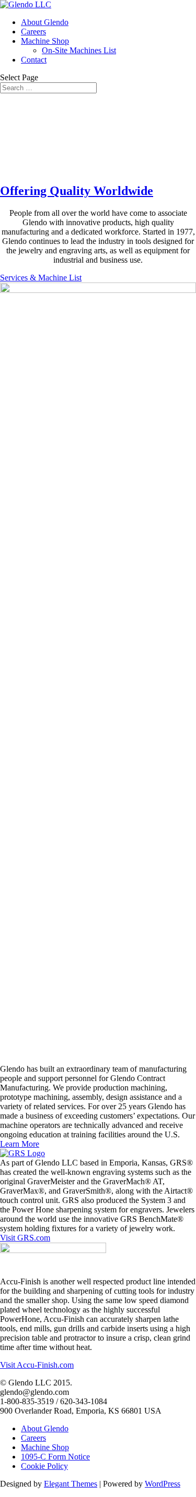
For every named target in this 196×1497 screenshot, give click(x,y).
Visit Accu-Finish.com (37, 1364)
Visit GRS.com (25, 1237)
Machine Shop (45, 40)
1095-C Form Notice (55, 1456)
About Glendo (44, 22)
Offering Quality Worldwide (76, 191)
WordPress (162, 1483)
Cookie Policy (44, 1466)
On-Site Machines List (79, 50)
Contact (34, 59)
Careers (33, 31)
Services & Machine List (41, 277)
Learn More (19, 1143)
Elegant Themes (70, 1483)
